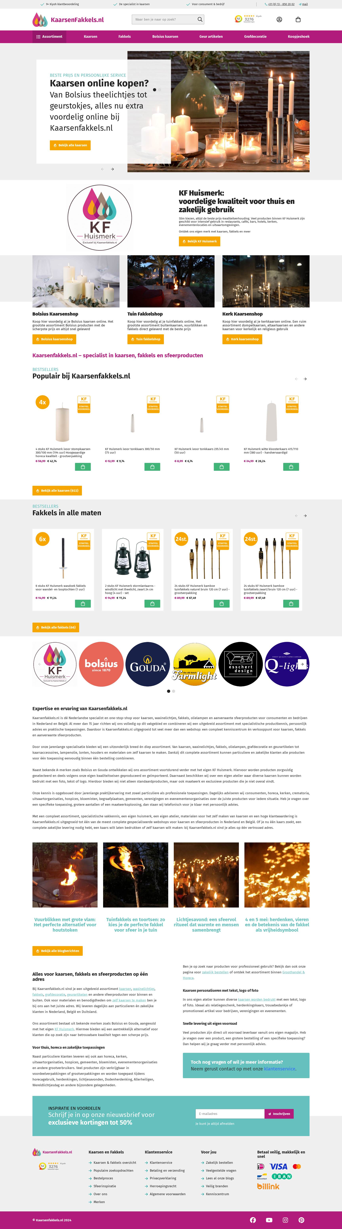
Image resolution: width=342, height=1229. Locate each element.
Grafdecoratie (255, 36)
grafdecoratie (55, 995)
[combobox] (168, 19)
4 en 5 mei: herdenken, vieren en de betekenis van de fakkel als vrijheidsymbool (277, 925)
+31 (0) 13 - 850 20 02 (281, 4)
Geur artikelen (211, 36)
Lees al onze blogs (220, 1178)
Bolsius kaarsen (165, 36)
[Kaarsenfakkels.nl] (52, 1152)
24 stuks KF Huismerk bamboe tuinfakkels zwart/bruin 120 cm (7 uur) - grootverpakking (270, 589)
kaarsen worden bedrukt (257, 999)
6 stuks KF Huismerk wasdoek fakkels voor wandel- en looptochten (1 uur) (61, 587)
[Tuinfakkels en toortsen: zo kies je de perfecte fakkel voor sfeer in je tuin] (135, 875)
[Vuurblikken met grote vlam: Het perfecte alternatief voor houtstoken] (65, 875)
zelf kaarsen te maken (129, 1000)
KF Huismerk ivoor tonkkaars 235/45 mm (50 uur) (202, 450)
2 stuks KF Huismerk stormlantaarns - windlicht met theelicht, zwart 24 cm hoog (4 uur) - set (130, 589)
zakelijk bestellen (215, 972)
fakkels (37, 995)
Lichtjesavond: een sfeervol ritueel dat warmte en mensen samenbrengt (206, 925)
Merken (99, 1202)
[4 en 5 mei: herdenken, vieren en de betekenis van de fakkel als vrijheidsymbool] (277, 875)
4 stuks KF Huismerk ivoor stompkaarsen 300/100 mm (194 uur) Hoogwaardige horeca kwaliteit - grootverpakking (63, 452)
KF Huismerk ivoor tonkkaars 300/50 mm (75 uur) (132, 450)
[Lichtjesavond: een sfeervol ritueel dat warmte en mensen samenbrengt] (206, 875)
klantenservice (279, 1069)
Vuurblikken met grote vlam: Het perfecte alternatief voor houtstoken (65, 925)
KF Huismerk (64, 1029)
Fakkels (125, 36)
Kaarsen (90, 36)
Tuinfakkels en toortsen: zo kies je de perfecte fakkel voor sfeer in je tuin (135, 925)
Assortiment (52, 36)
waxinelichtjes (144, 989)
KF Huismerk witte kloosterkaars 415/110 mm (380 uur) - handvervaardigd (271, 450)
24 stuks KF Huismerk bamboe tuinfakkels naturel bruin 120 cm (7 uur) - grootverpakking (202, 589)
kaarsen (125, 989)
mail (305, 4)
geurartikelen (77, 995)
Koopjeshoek (299, 36)
